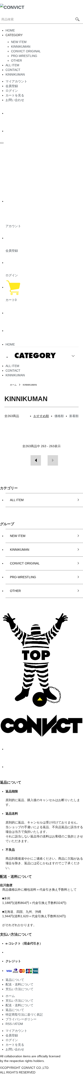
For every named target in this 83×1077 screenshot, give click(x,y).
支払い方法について (19, 989)
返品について (15, 979)
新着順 (74, 416)
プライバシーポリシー (21, 1019)
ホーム (13, 385)
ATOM (18, 1024)
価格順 (59, 416)
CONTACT (13, 70)
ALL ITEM (12, 65)
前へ (36, 460)
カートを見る (15, 95)
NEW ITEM (19, 42)
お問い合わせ (15, 100)
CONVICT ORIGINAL (26, 51)
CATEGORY (35, 355)
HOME (10, 30)
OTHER (16, 60)
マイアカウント (16, 81)
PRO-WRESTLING (24, 56)
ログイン (12, 90)
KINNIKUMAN (20, 46)
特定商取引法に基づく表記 (24, 1014)
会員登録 (12, 86)
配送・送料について (19, 984)
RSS (9, 1024)
